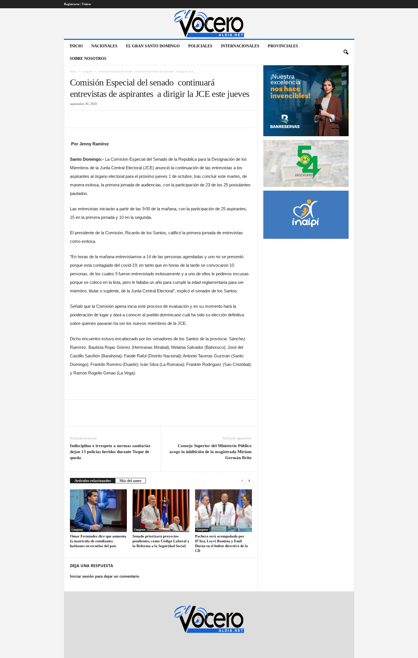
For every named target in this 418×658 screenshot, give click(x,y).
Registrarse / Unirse (77, 4)
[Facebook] (75, 119)
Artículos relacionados (93, 480)
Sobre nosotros (88, 58)
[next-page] (249, 481)
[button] (346, 52)
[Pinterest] (101, 119)
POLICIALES (200, 46)
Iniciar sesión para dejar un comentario (104, 576)
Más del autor (130, 480)
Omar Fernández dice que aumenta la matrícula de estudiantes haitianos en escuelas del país (98, 541)
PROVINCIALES (283, 46)
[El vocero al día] (209, 23)
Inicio (76, 46)
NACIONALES (104, 46)
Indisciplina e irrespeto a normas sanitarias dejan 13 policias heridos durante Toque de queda (110, 451)
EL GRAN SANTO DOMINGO (153, 46)
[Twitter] (88, 119)
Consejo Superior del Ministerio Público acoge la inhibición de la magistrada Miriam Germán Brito (210, 451)
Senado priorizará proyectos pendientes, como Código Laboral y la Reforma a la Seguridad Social (161, 541)
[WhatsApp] (115, 119)
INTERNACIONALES (240, 46)
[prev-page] (242, 481)
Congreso (87, 71)
